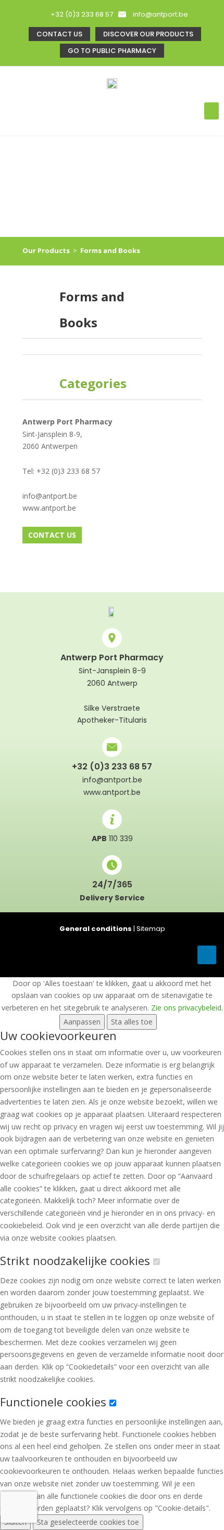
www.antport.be (112, 792)
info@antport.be (160, 14)
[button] (211, 110)
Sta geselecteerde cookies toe (88, 1522)
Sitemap (150, 929)
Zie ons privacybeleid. (187, 1008)
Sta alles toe (132, 1022)
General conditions (95, 929)
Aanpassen (82, 1022)
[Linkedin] (206, 955)
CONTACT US (52, 535)
